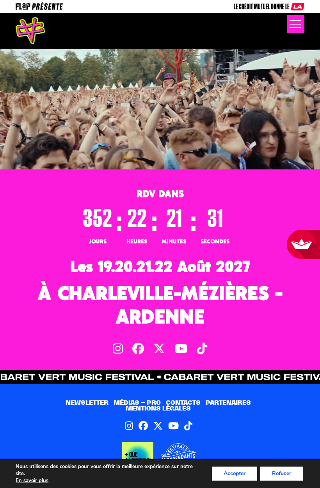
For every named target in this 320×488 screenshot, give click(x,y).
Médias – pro (137, 402)
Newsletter (87, 402)
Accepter (234, 473)
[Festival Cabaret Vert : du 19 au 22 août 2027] (30, 30)
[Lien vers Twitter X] (158, 425)
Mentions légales (158, 408)
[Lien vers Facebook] (143, 425)
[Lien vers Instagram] (129, 425)
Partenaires (228, 402)
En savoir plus (32, 480)
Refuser (281, 473)
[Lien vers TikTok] (188, 425)
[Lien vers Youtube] (173, 425)
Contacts (183, 402)
